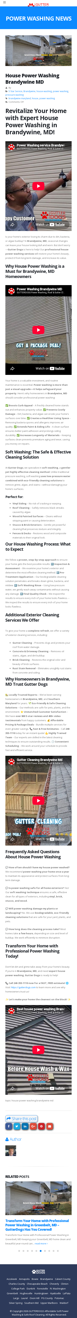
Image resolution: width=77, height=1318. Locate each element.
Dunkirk (31, 1288)
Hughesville (26, 1293)
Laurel (24, 1298)
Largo (16, 1298)
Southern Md (31, 1303)
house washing (44, 91)
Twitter (17, 1126)
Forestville (42, 1288)
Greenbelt (12, 1293)
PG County (47, 1298)
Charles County (17, 1284)
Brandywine (29, 91)
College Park (18, 1288)
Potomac (59, 1298)
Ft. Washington (58, 1288)
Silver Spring (15, 1303)
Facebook (8, 1126)
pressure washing (14, 94)
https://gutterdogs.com (23, 987)
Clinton (64, 1284)
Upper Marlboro (49, 1303)
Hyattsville (55, 1293)
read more (22, 1243)
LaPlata (66, 1293)
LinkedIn (25, 1126)
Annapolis (24, 1279)
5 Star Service (15, 91)
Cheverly (54, 1284)
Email (49, 1126)
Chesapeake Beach (37, 1284)
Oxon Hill (34, 1298)
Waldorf (64, 1303)
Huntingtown (41, 1293)
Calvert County (62, 1279)
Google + (33, 1126)
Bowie (35, 1279)
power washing (60, 91)
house (35, 98)
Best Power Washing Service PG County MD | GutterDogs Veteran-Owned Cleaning (35, 1225)
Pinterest (41, 1126)
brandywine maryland (20, 98)
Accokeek (12, 1279)
